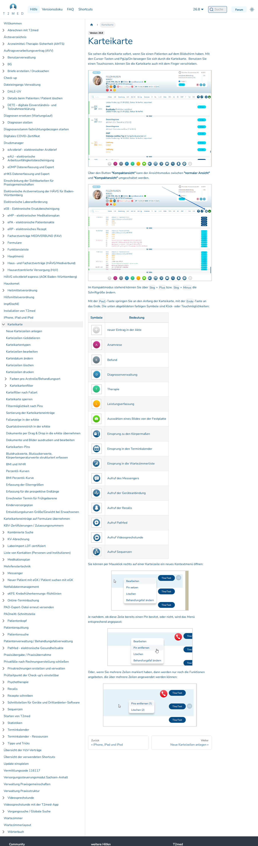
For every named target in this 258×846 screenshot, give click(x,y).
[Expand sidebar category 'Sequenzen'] (3, 709)
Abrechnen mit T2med (23, 30)
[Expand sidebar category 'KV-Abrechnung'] (3, 539)
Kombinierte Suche (20, 532)
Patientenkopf (17, 621)
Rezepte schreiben (20, 696)
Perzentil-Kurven (17, 471)
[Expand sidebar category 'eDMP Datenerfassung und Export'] (3, 167)
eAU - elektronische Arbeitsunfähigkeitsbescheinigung (31, 158)
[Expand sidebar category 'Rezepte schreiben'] (3, 696)
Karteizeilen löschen (20, 365)
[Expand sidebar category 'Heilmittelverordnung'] (3, 290)
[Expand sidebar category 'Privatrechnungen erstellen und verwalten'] (3, 668)
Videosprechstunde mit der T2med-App (31, 805)
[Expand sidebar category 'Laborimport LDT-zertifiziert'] (3, 546)
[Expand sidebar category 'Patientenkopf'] (3, 621)
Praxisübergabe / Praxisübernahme (27, 655)
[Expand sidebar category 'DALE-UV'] (3, 91)
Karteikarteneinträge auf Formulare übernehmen (37, 519)
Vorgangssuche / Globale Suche (29, 811)
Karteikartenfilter (21, 386)
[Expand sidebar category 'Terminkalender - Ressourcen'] (3, 737)
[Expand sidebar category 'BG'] (3, 64)
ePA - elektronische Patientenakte (31, 222)
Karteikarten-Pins (18, 447)
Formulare (15, 243)
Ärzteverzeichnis (15, 37)
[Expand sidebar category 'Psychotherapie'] (3, 682)
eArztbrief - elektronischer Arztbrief (32, 150)
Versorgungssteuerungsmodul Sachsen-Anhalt (36, 777)
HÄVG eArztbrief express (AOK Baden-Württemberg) (40, 277)
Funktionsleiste (18, 249)
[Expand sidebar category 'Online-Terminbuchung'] (3, 600)
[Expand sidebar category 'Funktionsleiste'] (3, 250)
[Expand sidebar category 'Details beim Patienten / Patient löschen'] (3, 98)
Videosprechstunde (21, 798)
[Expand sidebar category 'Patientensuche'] (3, 634)
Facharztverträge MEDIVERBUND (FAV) (35, 236)
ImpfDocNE (11, 304)
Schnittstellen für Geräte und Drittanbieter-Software (44, 702)
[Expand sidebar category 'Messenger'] (3, 573)
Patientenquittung (16, 628)
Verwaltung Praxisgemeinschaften (27, 784)
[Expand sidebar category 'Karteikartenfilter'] (6, 386)
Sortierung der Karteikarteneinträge (30, 413)
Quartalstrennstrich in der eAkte (28, 426)
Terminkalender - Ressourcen (28, 736)
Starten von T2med (17, 716)
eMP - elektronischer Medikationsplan (33, 215)
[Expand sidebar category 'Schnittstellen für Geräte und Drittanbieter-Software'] (3, 702)
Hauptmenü (16, 256)
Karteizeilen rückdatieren (23, 338)
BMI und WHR (16, 464)
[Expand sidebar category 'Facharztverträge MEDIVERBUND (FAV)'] (3, 236)
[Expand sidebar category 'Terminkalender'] (3, 730)
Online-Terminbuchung (23, 600)
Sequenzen (15, 709)
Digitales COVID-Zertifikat (22, 136)
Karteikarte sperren (19, 399)
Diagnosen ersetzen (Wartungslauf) (28, 116)
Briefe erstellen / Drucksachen (28, 71)
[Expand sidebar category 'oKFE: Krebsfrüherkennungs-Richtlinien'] (3, 594)
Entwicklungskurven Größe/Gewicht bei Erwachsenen (42, 512)
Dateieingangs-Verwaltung (22, 85)
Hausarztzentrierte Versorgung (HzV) (33, 270)
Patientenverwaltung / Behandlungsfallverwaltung (38, 641)
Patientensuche (18, 634)
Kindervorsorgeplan (19, 505)
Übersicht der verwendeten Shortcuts (29, 757)
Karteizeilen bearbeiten (22, 352)
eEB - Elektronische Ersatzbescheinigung (31, 209)
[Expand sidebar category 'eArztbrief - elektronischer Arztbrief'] (3, 150)
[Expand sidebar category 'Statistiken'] (3, 723)
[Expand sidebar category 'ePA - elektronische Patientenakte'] (3, 222)
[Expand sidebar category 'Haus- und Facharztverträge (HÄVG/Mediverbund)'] (3, 263)
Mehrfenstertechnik (17, 566)
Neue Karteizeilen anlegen (24, 331)
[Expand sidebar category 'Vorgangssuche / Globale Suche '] (3, 811)
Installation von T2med (19, 311)
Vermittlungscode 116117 (22, 770)
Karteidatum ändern (19, 358)
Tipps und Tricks (19, 743)
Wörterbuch (16, 832)
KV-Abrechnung (18, 539)
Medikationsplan (19, 560)
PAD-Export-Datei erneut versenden (29, 607)
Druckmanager (14, 143)
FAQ (70, 9)
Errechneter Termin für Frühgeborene (31, 498)
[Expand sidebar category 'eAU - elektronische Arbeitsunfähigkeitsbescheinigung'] (3, 158)
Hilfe (33, 9)
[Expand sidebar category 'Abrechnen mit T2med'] (3, 30)
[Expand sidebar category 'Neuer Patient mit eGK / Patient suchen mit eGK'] (3, 580)
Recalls (13, 689)
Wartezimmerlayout (17, 825)
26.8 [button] (196, 9)
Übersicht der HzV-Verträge (23, 750)
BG (10, 64)
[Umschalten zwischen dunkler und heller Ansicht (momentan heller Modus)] (252, 9)
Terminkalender (18, 730)
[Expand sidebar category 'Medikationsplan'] (3, 560)
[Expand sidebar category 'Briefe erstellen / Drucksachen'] (3, 71)
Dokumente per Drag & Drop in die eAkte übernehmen (43, 433)
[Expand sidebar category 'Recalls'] (3, 689)
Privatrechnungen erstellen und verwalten (36, 668)
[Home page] (91, 25)
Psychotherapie (18, 682)
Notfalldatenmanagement (21, 587)
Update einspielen (16, 764)
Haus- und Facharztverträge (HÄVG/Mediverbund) (42, 263)
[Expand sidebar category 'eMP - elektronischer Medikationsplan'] (3, 215)
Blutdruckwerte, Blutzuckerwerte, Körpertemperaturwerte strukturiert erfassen (37, 456)
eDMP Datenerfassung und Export (31, 167)
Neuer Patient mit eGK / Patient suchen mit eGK (40, 580)
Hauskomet (11, 283)
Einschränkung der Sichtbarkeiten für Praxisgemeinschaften (29, 183)
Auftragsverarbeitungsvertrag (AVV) (28, 51)
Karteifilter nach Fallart (21, 392)
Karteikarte (15, 324)
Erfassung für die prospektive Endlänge (32, 491)
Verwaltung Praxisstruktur (22, 791)
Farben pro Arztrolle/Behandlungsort (35, 379)
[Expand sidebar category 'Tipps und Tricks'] (3, 743)
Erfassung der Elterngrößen (25, 485)
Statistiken (15, 723)
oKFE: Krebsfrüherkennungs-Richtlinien (34, 594)
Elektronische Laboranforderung (25, 202)
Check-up (10, 78)
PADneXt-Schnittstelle (19, 614)
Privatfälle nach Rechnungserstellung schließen (36, 662)
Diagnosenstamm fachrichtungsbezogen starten (36, 129)
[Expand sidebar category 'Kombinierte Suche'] (3, 532)
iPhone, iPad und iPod (18, 318)
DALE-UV (14, 91)
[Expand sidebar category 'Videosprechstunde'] (3, 798)
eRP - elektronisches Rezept (27, 229)
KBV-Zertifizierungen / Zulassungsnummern (34, 525)
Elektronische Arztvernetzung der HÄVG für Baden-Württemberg (39, 193)
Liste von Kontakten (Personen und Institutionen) (37, 553)
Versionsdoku (52, 9)
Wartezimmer (13, 818)
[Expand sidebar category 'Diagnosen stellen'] (3, 122)
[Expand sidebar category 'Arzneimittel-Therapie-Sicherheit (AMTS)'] (3, 44)
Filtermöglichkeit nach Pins (24, 406)
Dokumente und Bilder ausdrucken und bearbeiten (40, 440)
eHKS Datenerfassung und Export (26, 174)
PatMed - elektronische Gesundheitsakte (35, 648)
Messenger (15, 573)
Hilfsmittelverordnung (19, 297)
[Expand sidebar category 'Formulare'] (3, 243)
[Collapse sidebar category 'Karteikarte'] (3, 324)
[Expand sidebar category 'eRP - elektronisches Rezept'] (3, 229)
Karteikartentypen (18, 345)
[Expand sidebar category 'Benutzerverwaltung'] (3, 57)
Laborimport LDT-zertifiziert (27, 546)
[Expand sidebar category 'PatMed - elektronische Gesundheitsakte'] (3, 648)
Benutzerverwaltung (22, 57)
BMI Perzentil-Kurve (20, 478)
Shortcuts (85, 9)
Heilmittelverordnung (22, 290)
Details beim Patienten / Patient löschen (35, 98)
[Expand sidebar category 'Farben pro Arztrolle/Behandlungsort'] (6, 379)
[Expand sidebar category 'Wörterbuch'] (3, 832)
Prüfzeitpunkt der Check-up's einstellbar (31, 675)
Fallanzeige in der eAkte (22, 420)
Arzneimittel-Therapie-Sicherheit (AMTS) (36, 44)
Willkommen (13, 23)
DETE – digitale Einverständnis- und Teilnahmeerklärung (32, 107)
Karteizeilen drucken (20, 372)
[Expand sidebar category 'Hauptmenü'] (3, 256)
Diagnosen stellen (20, 122)
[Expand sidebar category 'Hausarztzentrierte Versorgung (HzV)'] (3, 270)
